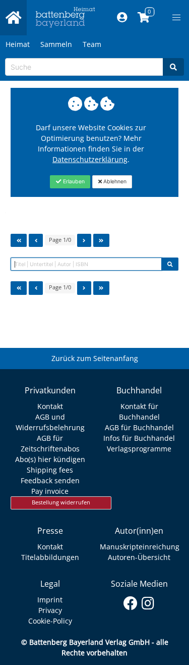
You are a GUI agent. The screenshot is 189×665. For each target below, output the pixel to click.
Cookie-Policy (50, 621)
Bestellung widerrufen (61, 502)
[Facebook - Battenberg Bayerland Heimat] (130, 601)
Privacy (50, 610)
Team (92, 44)
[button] (176, 17)
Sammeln (56, 44)
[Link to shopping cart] (143, 17)
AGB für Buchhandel (139, 427)
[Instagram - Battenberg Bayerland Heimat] (148, 601)
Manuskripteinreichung (139, 546)
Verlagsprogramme (139, 448)
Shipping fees (50, 470)
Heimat (18, 44)
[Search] (173, 67)
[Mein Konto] (121, 17)
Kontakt (50, 406)
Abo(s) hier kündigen (50, 459)
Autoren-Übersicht (139, 557)
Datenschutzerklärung (90, 159)
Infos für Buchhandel (139, 438)
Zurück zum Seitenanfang (94, 358)
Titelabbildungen (50, 557)
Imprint (49, 599)
